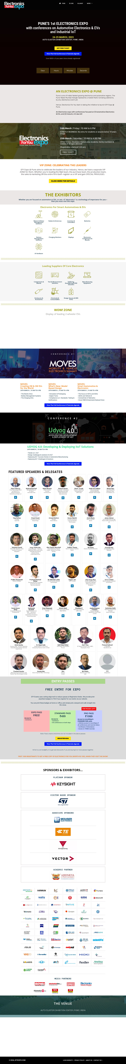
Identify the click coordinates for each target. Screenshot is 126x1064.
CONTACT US (97, 1060)
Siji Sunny (91, 547)
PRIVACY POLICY (79, 1060)
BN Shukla (85, 671)
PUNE (63, 3)
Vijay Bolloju (17, 518)
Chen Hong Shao (90, 580)
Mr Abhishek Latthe (54, 580)
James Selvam (109, 518)
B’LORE (71, 3)
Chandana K (78, 608)
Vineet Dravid (35, 518)
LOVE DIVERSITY (68, 1060)
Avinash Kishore (54, 518)
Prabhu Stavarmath (17, 580)
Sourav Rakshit (72, 518)
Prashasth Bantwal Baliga (35, 580)
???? (107, 671)
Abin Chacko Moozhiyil (54, 547)
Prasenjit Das (109, 547)
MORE (89, 3)
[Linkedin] (15, 497)
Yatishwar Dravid (17, 547)
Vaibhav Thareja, (72, 547)
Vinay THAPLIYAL (35, 547)
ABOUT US (89, 1060)
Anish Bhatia (91, 518)
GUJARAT (80, 3)
